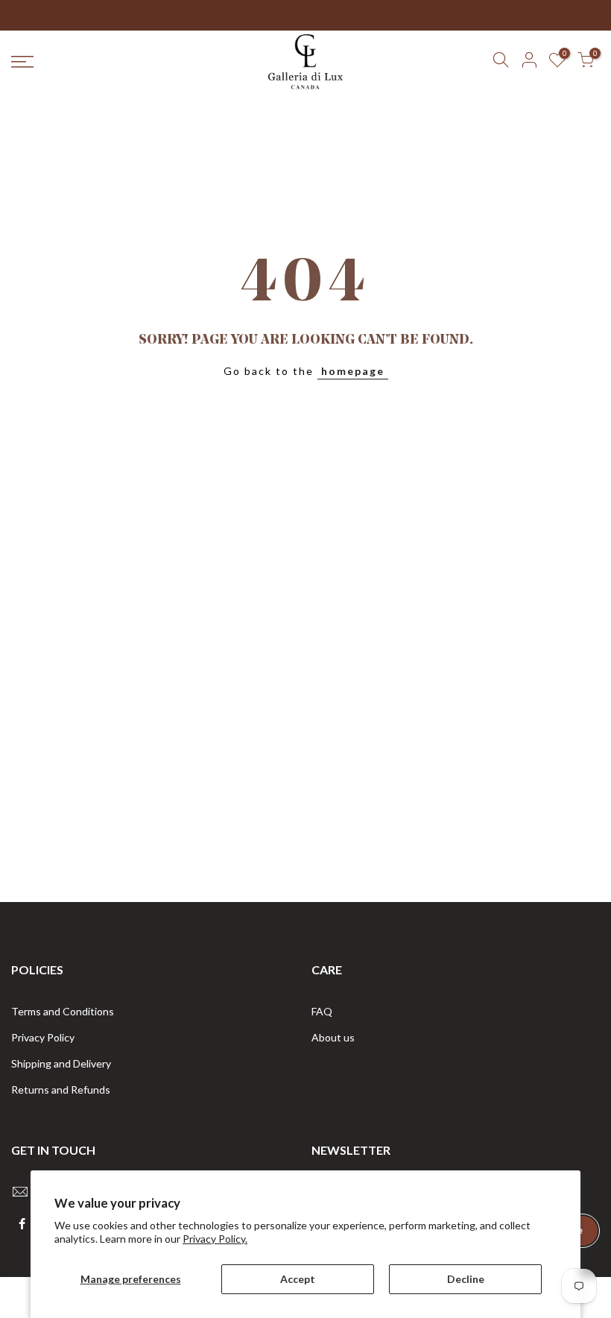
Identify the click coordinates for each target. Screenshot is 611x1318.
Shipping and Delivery (61, 1063)
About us (333, 1037)
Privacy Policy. (215, 1238)
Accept (297, 1279)
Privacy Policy (43, 1037)
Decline (465, 1279)
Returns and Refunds (60, 1089)
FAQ (321, 1011)
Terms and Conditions (62, 1011)
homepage (352, 371)
